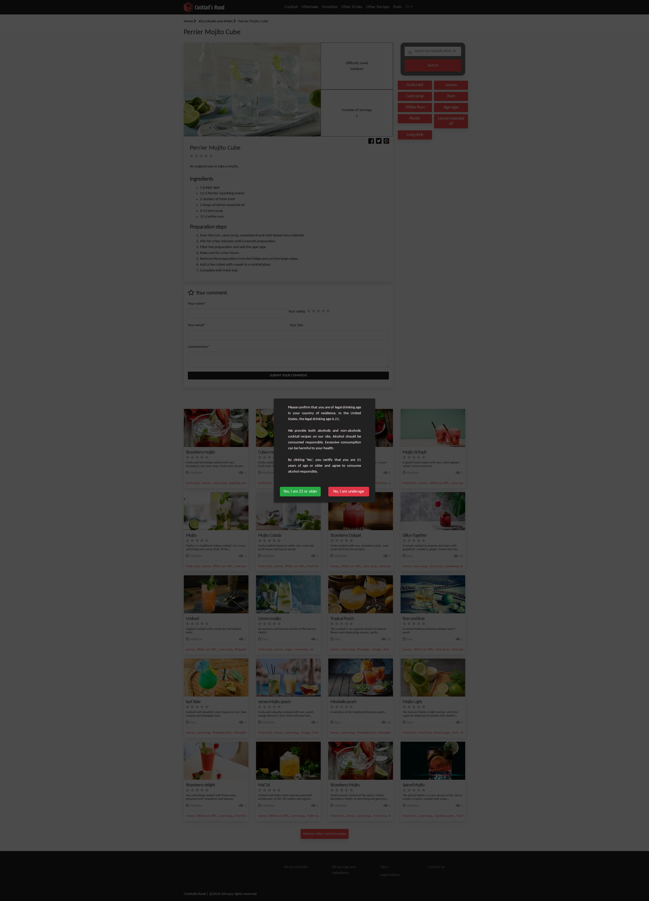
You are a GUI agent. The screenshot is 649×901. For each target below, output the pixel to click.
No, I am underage (348, 492)
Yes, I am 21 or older (300, 492)
